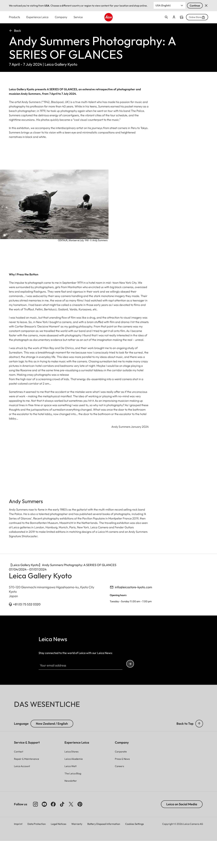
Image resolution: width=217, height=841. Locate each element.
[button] (199, 723)
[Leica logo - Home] (108, 17)
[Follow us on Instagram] (35, 804)
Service (78, 17)
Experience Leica (37, 17)
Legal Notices (58, 823)
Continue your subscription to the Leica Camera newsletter (130, 664)
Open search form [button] (166, 17)
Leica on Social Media (181, 804)
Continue (195, 5)
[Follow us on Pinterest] (80, 804)
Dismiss (206, 5)
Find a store (181, 17)
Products (14, 17)
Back (17, 31)
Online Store (195, 17)
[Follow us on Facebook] (53, 804)
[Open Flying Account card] (174, 17)
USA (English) (163, 5)
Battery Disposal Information (103, 823)
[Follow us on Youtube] (44, 804)
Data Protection (36, 823)
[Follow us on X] (71, 804)
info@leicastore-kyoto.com (133, 587)
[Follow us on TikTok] (62, 804)
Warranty (76, 823)
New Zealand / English (52, 724)
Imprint (18, 823)
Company (61, 17)
